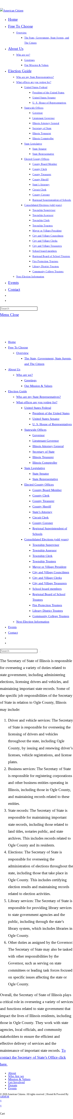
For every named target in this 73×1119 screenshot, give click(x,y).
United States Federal (37, 407)
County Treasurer (43, 501)
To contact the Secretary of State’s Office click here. (33, 1057)
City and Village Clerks (47, 577)
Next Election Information (32, 621)
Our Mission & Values (38, 385)
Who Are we (16, 1076)
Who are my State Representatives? (38, 396)
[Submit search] (39, 651)
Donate (12, 1085)
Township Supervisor (45, 545)
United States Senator (45, 418)
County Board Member (47, 490)
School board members (47, 588)
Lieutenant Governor (45, 440)
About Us (14, 369)
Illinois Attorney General (48, 446)
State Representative (45, 479)
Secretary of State (43, 451)
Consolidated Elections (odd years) (46, 539)
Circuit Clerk (40, 517)
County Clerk (40, 495)
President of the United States (51, 413)
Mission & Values (19, 1079)
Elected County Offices (39, 484)
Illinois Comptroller (44, 462)
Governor (38, 435)
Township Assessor (44, 550)
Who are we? (24, 375)
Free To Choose (18, 347)
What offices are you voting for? (36, 402)
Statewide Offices (35, 429)
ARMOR (4, 1096)
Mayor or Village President (49, 566)
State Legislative (34, 468)
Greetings (30, 380)
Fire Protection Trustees (47, 605)
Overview (22, 353)
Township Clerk (42, 555)
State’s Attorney (42, 512)
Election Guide (17, 391)
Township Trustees (44, 561)
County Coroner (42, 523)
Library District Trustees (47, 610)
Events (12, 627)
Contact (13, 632)
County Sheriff (41, 506)
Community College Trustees (50, 616)
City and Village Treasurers (49, 583)
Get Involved (16, 1082)
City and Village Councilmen (50, 572)
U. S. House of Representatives (52, 424)
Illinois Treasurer (43, 457)
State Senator (40, 473)
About (12, 1073)
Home (12, 342)
